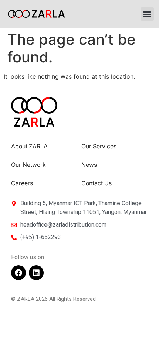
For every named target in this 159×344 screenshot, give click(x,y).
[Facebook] (18, 272)
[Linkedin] (36, 272)
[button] (147, 14)
